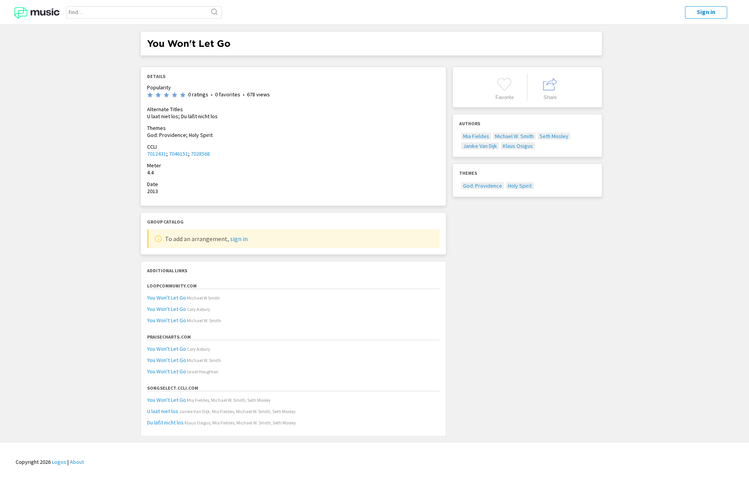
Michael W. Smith (514, 136)
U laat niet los (162, 411)
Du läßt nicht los (165, 422)
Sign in (706, 12)
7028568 (200, 153)
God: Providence (482, 185)
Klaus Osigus (518, 145)
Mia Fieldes (476, 136)
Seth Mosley (554, 136)
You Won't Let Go (166, 297)
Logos (59, 461)
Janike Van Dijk (480, 145)
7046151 (178, 153)
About (77, 461)
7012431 (156, 153)
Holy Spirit (520, 185)
